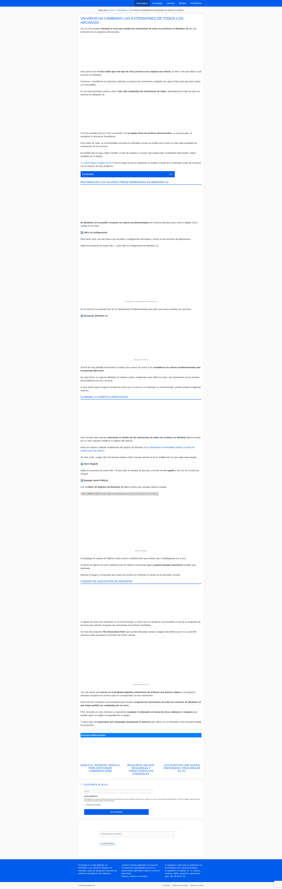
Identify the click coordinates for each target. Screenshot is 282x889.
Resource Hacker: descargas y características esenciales (141, 769)
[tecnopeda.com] (88, 3)
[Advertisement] (141, 52)
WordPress (196, 3)
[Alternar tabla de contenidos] (170, 174)
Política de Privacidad (180, 885)
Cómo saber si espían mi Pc (98, 163)
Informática (141, 3)
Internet (170, 3)
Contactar (166, 885)
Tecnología (157, 3)
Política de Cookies (197, 885)
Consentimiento (90, 796)
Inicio (111, 10)
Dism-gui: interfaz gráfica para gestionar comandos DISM (100, 768)
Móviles (182, 3)
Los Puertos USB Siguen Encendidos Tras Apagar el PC (181, 768)
